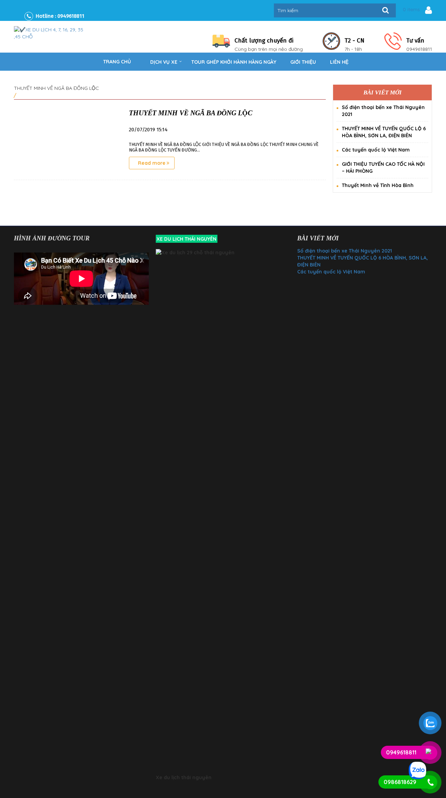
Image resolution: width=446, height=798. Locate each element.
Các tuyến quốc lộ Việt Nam (376, 150)
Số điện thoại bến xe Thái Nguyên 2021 (344, 251)
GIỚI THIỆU (303, 62)
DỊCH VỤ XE (163, 62)
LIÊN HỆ (339, 62)
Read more (152, 163)
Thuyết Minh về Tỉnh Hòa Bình (378, 185)
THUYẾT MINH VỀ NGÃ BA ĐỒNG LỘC (190, 113)
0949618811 (70, 16)
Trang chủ (117, 62)
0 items (411, 9)
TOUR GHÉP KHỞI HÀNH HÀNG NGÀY (233, 62)
